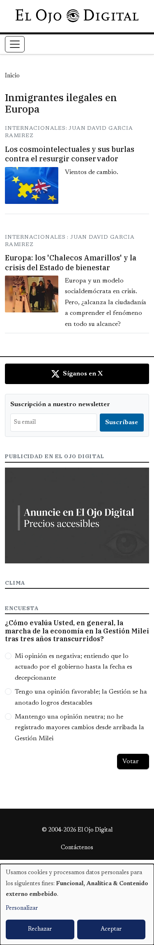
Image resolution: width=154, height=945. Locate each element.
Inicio (12, 76)
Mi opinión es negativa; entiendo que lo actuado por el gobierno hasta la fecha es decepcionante (73, 667)
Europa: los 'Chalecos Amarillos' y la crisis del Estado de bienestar (70, 262)
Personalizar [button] (22, 908)
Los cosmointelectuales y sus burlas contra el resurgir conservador (69, 154)
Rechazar (40, 929)
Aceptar (111, 929)
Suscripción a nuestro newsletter (60, 404)
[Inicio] (77, 16)
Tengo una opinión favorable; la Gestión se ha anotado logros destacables (81, 697)
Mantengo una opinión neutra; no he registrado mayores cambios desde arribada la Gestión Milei (79, 728)
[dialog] (77, 904)
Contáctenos (77, 848)
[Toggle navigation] (15, 44)
